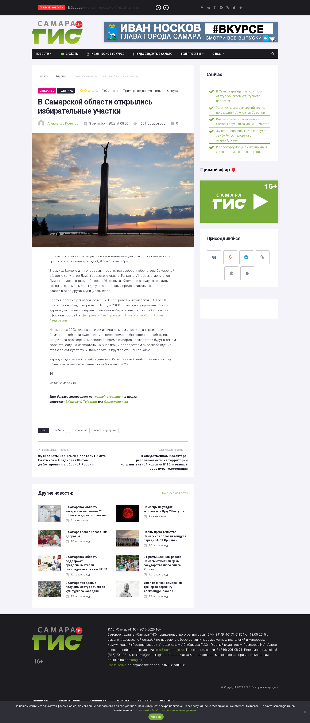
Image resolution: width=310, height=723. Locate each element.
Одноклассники (116, 402)
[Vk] (208, 7)
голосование (79, 430)
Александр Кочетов (62, 123)
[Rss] (202, 7)
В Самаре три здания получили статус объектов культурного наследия (85, 587)
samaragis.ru (134, 660)
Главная (43, 76)
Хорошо (156, 716)
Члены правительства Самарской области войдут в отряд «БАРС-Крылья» (165, 536)
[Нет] (305, 712)
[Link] (227, 7)
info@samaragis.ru (170, 650)
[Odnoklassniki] (214, 7)
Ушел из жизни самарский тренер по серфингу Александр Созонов (163, 587)
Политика (66, 90)
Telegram (90, 402)
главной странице (107, 397)
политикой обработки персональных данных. (166, 710)
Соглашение (118, 665)
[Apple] (234, 7)
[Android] (240, 7)
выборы (60, 430)
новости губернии (105, 430)
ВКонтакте (73, 402)
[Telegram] (221, 7)
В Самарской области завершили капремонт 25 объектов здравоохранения (86, 511)
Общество (60, 76)
